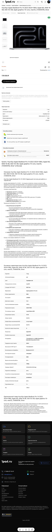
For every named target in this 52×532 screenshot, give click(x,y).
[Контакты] (41, 1)
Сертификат (4, 495)
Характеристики (21, 13)
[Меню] (3, 1)
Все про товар (6, 13)
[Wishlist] (48, 67)
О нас (3, 488)
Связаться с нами (22, 495)
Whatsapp (32, 471)
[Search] (35, 2)
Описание (13, 13)
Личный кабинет (22, 488)
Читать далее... (6, 101)
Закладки (20, 491)
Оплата (3, 491)
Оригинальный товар (33, 13)
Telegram (32, 474)
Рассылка (20, 493)
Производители (5, 493)
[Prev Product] (3, 62)
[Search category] (18, 2)
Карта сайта (4, 500)
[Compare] (45, 67)
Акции (3, 498)
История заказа (22, 490)
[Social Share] (48, 62)
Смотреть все (6, 124)
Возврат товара (22, 497)
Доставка (4, 490)
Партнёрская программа (7, 497)
